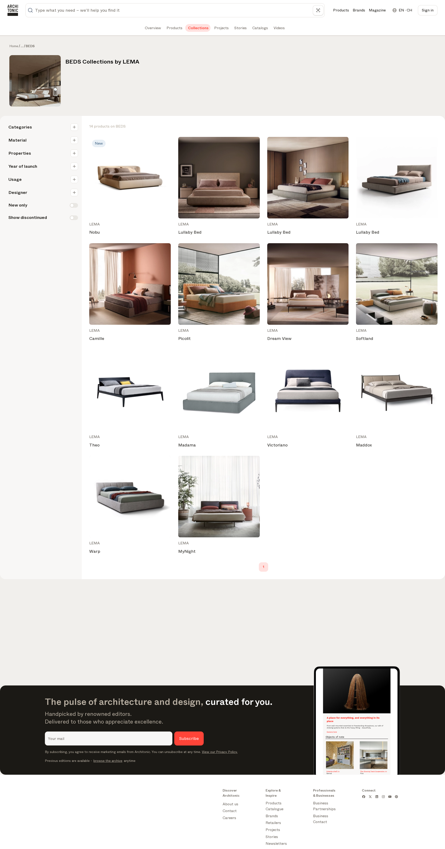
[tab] (152, 28)
